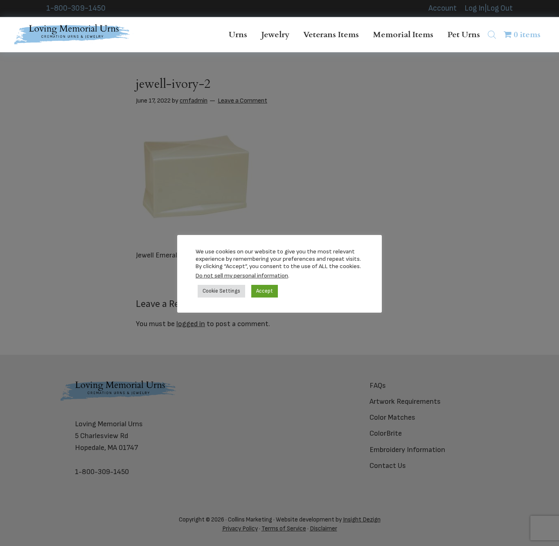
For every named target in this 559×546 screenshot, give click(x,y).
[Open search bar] (492, 34)
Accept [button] (264, 291)
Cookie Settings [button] (221, 291)
